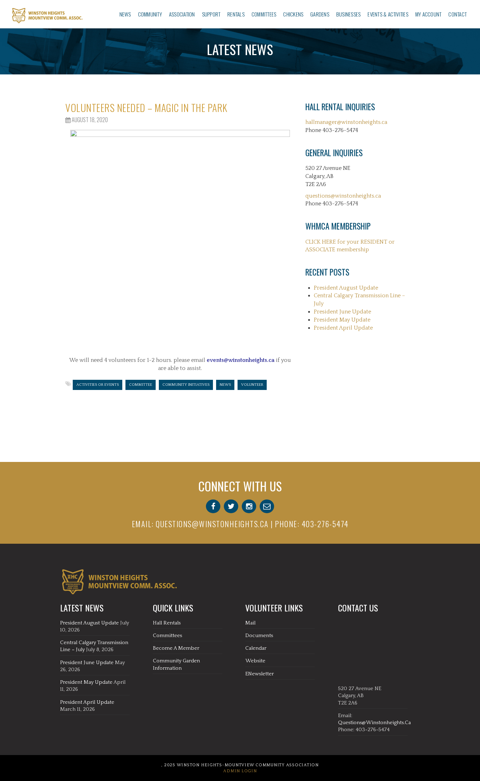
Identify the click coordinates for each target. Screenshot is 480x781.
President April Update (343, 328)
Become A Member (176, 648)
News (125, 14)
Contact (457, 14)
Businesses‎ (348, 14)
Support (211, 14)
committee (140, 385)
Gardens (319, 14)
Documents (259, 635)
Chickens (293, 14)
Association (182, 14)
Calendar (255, 648)
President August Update (346, 288)
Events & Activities (388, 14)
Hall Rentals (167, 623)
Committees (264, 14)
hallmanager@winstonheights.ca (346, 122)
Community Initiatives (185, 385)
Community (150, 14)
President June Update (342, 312)
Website (255, 661)
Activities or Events (97, 385)
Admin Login (240, 771)
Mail (250, 623)
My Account (428, 14)
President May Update (342, 320)
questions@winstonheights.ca (343, 196)
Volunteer (252, 385)
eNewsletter (259, 674)
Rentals (236, 14)
